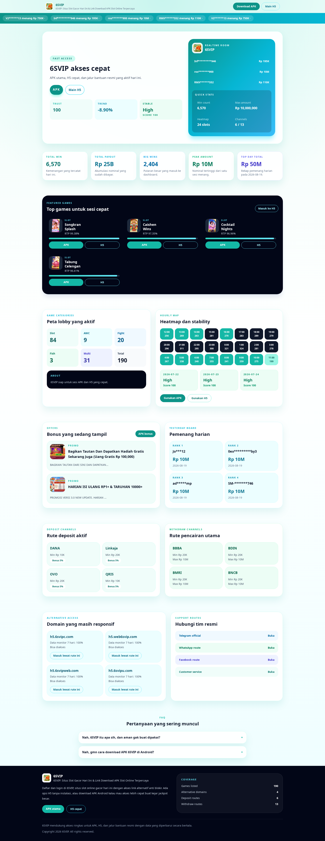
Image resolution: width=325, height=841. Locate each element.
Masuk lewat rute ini (66, 655)
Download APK (246, 6)
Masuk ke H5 (266, 208)
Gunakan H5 (199, 398)
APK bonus (145, 433)
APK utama (53, 808)
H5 (102, 245)
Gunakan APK (172, 398)
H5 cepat (76, 809)
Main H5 (270, 6)
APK (56, 89)
